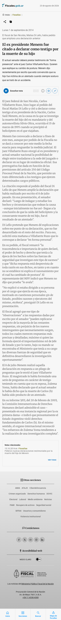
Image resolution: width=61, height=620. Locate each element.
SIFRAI (18, 511)
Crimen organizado (17, 494)
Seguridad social (43, 505)
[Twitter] (24, 539)
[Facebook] (18, 539)
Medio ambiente (35, 499)
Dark (38, 559)
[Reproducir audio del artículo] (6, 90)
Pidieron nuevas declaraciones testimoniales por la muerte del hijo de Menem (28, 452)
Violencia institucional (30, 516)
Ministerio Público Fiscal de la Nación (37, 584)
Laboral (22, 499)
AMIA (17, 488)
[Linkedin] (42, 539)
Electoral (13, 499)
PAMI (12, 505)
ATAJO (25, 488)
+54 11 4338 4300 (31, 597)
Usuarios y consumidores (34, 511)
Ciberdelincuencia (38, 488)
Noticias (48, 499)
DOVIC (49, 494)
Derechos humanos (36, 494)
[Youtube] (30, 539)
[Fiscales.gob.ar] (20, 6)
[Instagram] (36, 539)
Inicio (7, 15)
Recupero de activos (25, 505)
